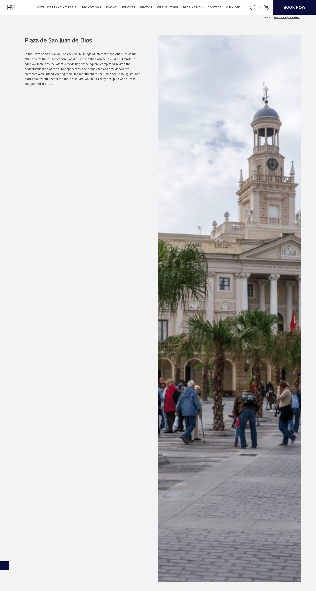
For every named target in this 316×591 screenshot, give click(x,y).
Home (267, 18)
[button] (266, 7)
